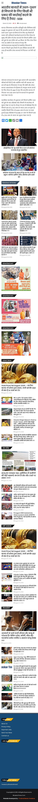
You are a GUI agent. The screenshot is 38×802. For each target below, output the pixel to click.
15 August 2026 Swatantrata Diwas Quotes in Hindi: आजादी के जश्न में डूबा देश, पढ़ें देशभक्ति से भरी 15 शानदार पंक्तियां (25, 516)
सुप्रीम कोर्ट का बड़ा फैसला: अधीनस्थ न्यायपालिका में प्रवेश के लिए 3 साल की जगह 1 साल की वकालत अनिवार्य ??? (9, 201)
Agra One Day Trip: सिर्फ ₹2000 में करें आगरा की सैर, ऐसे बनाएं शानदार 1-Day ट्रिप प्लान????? (25, 659)
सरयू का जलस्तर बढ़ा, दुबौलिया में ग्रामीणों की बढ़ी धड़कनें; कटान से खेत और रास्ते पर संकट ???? (18, 475)
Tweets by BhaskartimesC (9, 784)
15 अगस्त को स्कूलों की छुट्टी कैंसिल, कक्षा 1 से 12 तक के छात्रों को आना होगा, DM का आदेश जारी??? (24, 506)
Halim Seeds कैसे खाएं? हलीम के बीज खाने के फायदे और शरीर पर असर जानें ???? (25, 677)
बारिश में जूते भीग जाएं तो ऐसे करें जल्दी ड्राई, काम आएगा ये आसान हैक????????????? (25, 686)
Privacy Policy (5, 727)
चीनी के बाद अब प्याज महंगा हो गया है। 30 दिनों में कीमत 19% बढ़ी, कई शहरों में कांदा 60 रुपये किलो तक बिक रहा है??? (9, 251)
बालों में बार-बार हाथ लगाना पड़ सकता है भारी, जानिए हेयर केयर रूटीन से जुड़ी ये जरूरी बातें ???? (25, 650)
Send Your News (6, 733)
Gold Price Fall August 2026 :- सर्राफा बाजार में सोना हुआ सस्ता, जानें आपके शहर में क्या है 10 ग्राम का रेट (18, 388)
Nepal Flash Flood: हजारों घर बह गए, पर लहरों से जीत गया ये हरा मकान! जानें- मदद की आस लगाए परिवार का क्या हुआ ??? (25, 412)
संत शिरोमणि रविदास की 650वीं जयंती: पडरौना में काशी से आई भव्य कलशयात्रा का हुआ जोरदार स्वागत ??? (25, 487)
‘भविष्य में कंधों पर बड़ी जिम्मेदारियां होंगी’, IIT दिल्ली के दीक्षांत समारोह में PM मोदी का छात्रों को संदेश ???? (24, 696)
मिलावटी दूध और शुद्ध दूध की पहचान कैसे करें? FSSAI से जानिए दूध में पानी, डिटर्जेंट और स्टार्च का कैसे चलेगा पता (25, 705)
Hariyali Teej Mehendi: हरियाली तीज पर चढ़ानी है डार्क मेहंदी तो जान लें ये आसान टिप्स (25, 587)
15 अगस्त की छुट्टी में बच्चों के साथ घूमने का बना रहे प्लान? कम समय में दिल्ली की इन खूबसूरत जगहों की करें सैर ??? (25, 668)
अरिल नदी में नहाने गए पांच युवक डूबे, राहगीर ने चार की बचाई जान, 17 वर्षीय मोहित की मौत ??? (25, 496)
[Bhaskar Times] (19, 2)
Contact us (5, 736)
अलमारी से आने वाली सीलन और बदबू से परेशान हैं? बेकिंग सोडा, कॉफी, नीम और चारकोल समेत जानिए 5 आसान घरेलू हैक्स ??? (18, 637)
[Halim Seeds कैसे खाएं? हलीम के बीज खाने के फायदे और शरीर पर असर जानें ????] (6, 678)
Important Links (6, 730)
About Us (4, 724)
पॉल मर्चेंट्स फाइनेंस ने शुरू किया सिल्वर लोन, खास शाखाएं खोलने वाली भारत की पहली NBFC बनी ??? (27, 250)
